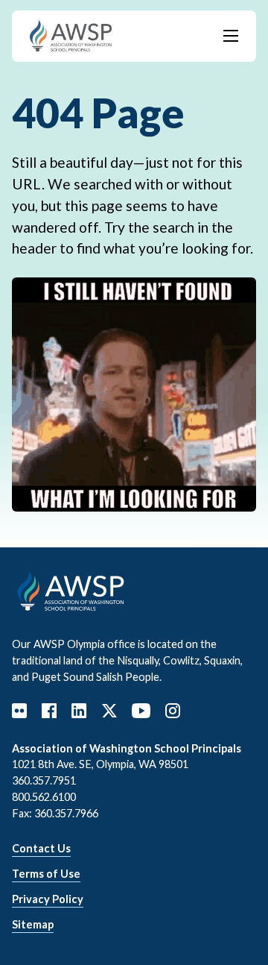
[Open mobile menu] (230, 36)
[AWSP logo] (71, 34)
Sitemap (33, 924)
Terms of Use (46, 873)
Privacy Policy (47, 899)
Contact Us (41, 848)
